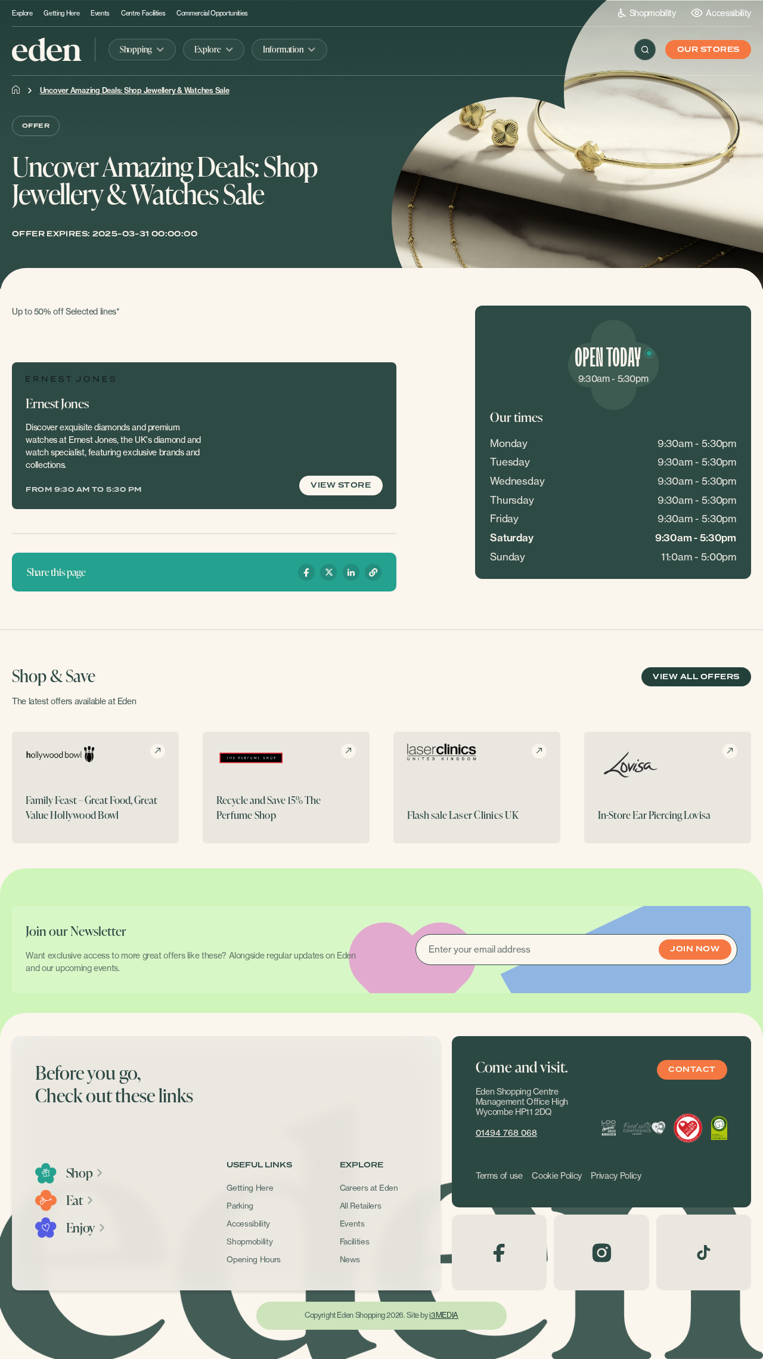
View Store (341, 485)
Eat (74, 1200)
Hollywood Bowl (84, 815)
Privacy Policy (616, 1176)
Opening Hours (254, 1259)
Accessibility (728, 12)
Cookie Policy (557, 1176)
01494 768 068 (506, 1133)
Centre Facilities (143, 13)
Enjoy (80, 1227)
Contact (691, 1070)
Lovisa (697, 815)
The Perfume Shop (268, 807)
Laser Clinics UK (484, 815)
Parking (240, 1205)
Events (100, 13)
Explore (22, 13)
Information (283, 49)
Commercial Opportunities (212, 13)
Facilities (355, 1241)
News (350, 1259)
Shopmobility (652, 12)
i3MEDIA (443, 1315)
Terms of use (499, 1176)
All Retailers (361, 1205)
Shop (79, 1172)
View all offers (696, 677)
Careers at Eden (369, 1187)
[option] (95, 787)
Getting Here (61, 13)
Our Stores (708, 50)
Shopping (136, 49)
